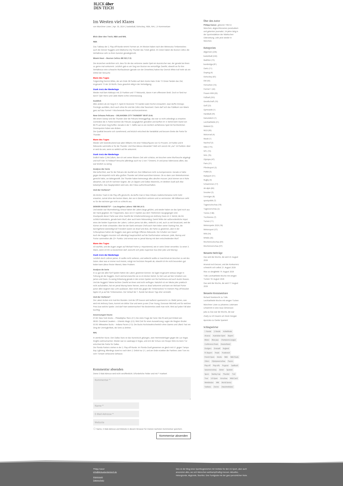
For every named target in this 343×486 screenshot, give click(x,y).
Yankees (208, 387)
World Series (226, 382)
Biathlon (207, 60)
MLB (206, 130)
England (226, 348)
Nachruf (207, 142)
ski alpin (207, 188)
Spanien (230, 370)
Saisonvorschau (211, 370)
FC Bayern (208, 353)
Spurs (207, 374)
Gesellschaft (209, 101)
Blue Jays (215, 340)
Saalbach (234, 365)
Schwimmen (209, 184)
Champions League (228, 340)
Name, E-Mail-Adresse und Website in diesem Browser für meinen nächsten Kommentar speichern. (139, 429)
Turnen (207, 221)
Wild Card (234, 378)
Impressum (98, 477)
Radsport (207, 176)
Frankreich (226, 353)
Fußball (207, 97)
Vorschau (223, 378)
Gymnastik (208, 109)
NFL (205, 151)
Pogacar (225, 365)
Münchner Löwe (104, 26)
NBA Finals (234, 357)
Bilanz (207, 340)
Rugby (206, 180)
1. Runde (208, 331)
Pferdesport (209, 167)
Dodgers (208, 348)
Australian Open (219, 336)
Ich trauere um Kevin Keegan (224, 316)
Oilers (207, 361)
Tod (233, 374)
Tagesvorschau (210, 209)
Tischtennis (208, 217)
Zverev (216, 387)
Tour (206, 378)
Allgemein (208, 52)
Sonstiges (208, 196)
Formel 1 (207, 89)
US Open (214, 378)
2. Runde (217, 331)
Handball (207, 114)
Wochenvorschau (211, 246)
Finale (217, 353)
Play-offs (216, 365)
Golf (205, 105)
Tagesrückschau (211, 204)
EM (205, 80)
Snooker (207, 192)
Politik (206, 171)
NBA (148, 26)
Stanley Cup (216, 374)
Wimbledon (209, 382)
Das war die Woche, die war (222, 312)
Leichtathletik (209, 122)
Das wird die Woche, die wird (216, 257)
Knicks (219, 357)
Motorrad (208, 134)
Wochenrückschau (211, 242)
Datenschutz (98, 480)
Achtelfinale (227, 331)
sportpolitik (208, 200)
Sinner (221, 370)
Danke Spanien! (221, 320)
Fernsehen (208, 85)
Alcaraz (207, 336)
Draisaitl (217, 348)
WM (205, 233)
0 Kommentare (163, 26)
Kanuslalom (209, 118)
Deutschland (225, 344)
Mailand (207, 126)
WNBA (206, 237)
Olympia (207, 159)
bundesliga (208, 64)
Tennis (206, 213)
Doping (207, 72)
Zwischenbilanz (227, 387)
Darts (206, 68)
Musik (206, 138)
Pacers (230, 361)
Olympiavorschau (218, 361)
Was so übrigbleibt (211, 271)
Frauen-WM (209, 93)
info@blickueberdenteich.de (105, 472)
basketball (131, 26)
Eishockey (140, 26)
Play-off (207, 365)
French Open (209, 357)
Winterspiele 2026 (211, 225)
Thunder (226, 374)
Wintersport (209, 229)
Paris (206, 163)
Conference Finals (211, 344)
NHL (153, 26)
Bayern (230, 336)
